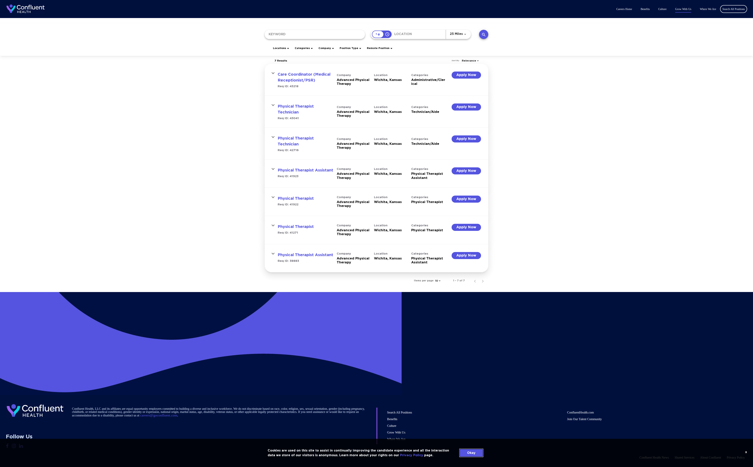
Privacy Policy (411, 455)
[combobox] (315, 34)
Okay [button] (471, 452)
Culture (662, 9)
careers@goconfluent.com (158, 415)
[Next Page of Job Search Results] (483, 281)
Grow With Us (683, 9)
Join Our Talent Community (584, 419)
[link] (376, 80)
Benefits (645, 9)
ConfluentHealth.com (580, 412)
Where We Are (708, 9)
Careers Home (624, 9)
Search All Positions (399, 412)
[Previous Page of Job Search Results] (475, 281)
